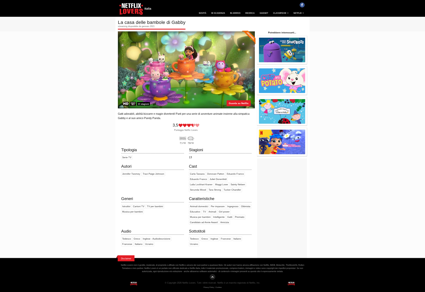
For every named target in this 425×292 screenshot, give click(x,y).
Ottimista (245, 206)
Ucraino (149, 244)
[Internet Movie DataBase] (183, 137)
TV (204, 211)
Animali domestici (199, 206)
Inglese (214, 239)
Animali (212, 211)
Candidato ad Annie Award (204, 222)
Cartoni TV (138, 206)
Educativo (195, 211)
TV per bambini (155, 206)
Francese (127, 244)
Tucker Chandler (232, 190)
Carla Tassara (197, 174)
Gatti (229, 217)
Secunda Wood (198, 190)
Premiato (239, 217)
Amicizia (224, 222)
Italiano (138, 244)
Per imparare (218, 206)
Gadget (264, 13)
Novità (202, 13)
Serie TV (126, 157)
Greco (137, 239)
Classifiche (280, 13)
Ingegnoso (232, 206)
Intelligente (219, 217)
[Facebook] (302, 4)
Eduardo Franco (235, 174)
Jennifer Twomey (131, 174)
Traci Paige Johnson (153, 174)
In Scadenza (218, 13)
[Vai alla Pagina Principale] (131, 10)
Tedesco (126, 239)
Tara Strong (215, 190)
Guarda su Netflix (239, 103)
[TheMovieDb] (191, 137)
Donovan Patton (215, 174)
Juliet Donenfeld (218, 179)
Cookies (218, 287)
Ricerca (250, 13)
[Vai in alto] (212, 277)
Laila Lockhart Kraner (201, 184)
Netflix (298, 13)
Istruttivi (126, 206)
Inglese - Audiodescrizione (156, 239)
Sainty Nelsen (238, 184)
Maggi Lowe (221, 184)
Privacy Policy (209, 287)
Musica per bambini (132, 211)
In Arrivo (235, 13)
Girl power (224, 211)
